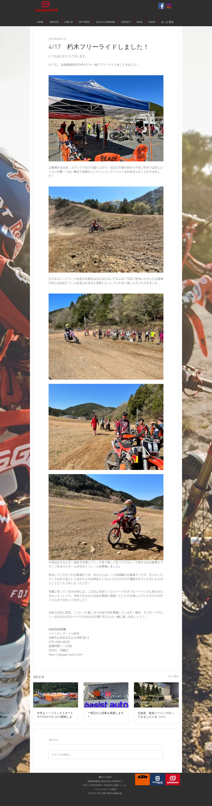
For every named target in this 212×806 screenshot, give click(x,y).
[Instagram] (169, 6)
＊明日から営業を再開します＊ (105, 715)
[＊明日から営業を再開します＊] (106, 694)
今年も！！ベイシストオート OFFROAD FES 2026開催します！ (55, 715)
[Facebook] (161, 6)
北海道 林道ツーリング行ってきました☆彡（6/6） (156, 715)
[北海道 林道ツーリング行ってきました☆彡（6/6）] (156, 694)
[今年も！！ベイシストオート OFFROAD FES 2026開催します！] (55, 694)
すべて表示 (173, 676)
